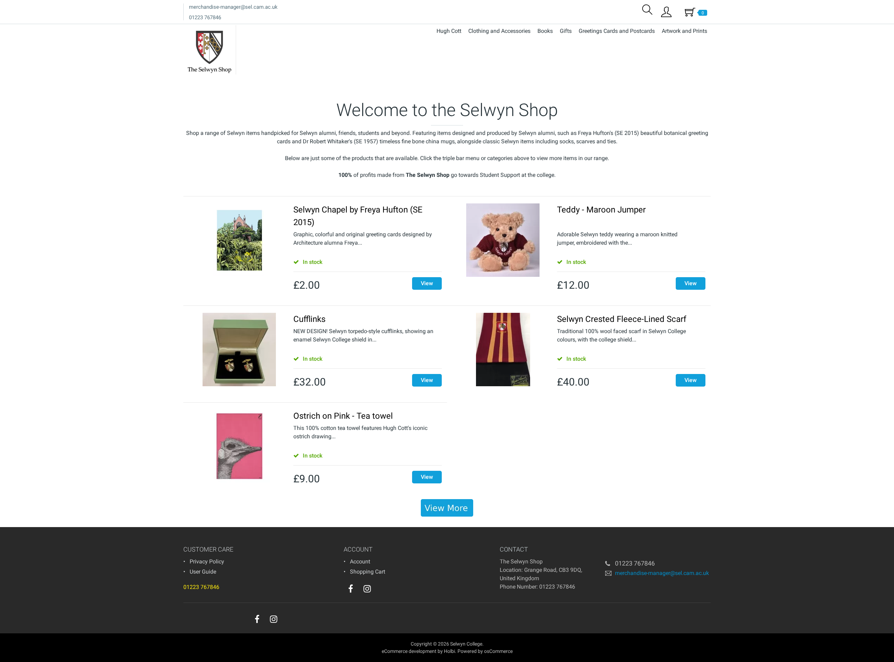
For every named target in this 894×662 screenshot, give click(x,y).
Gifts (566, 31)
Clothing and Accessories (499, 31)
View (427, 283)
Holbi (449, 651)
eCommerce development (409, 651)
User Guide (203, 571)
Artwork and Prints (684, 31)
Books (545, 31)
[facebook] (350, 588)
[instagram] (367, 588)
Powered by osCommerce (485, 651)
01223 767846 (205, 17)
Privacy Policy (207, 561)
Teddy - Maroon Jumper (601, 210)
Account (360, 561)
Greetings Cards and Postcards (617, 31)
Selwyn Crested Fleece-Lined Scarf (621, 319)
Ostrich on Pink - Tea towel (343, 416)
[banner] (447, 508)
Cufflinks (309, 319)
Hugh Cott (449, 31)
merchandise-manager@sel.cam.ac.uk (233, 7)
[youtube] (381, 590)
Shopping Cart (367, 571)
